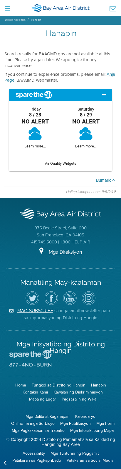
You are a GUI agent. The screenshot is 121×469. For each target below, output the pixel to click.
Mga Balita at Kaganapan (48, 416)
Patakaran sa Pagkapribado (36, 460)
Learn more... (35, 146)
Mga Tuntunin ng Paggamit (75, 453)
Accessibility (34, 453)
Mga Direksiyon (65, 252)
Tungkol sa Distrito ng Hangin (58, 385)
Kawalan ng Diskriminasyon (78, 392)
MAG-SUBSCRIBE (35, 310)
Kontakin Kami (35, 392)
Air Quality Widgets (60, 163)
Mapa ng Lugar (42, 399)
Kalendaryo (85, 416)
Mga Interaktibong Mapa (92, 430)
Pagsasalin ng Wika (79, 399)
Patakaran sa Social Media (90, 460)
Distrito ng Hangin (15, 20)
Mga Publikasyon (75, 423)
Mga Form (105, 423)
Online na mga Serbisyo (33, 423)
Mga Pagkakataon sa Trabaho (38, 430)
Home (20, 385)
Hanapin (36, 20)
